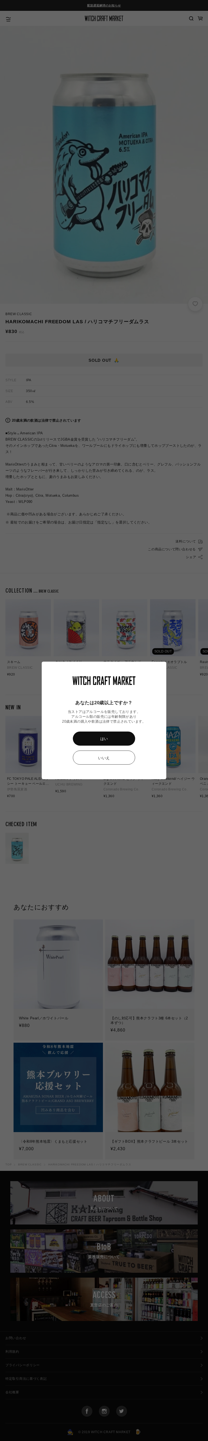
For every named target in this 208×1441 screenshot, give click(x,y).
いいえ (104, 758)
